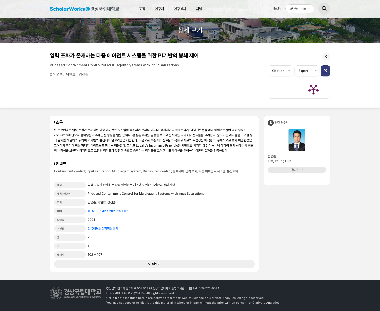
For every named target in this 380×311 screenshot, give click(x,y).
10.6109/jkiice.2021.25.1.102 (108, 211)
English (278, 8)
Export (303, 71)
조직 (142, 9)
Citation (278, 71)
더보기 (156, 264)
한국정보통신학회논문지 (103, 228)
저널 (199, 9)
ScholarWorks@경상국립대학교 (82, 9)
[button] (325, 70)
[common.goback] (326, 56)
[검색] (324, 9)
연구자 (159, 9)
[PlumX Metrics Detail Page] (313, 89)
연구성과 (180, 9)
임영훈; (59, 74)
